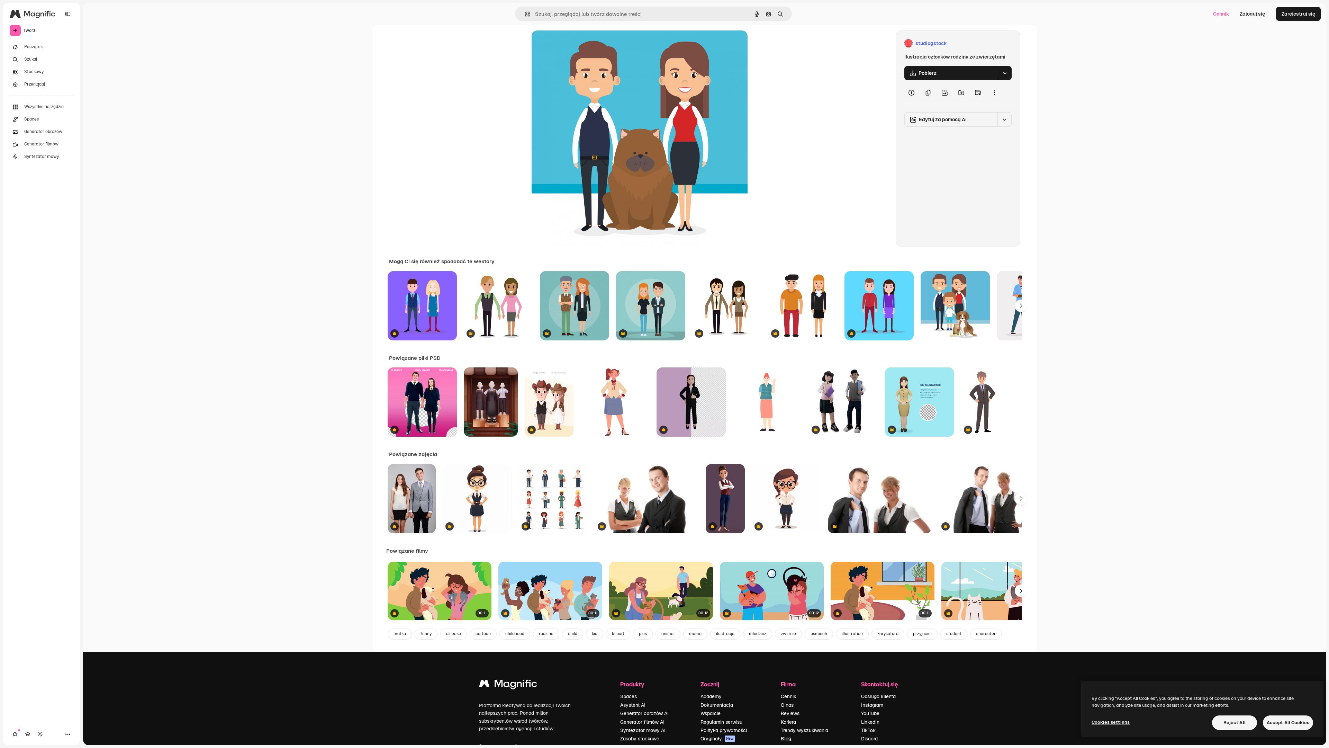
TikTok (868, 730)
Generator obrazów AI (644, 713)
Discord (869, 739)
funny (426, 633)
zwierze (788, 633)
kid (594, 633)
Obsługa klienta (878, 696)
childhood (514, 633)
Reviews (790, 713)
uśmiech (819, 633)
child (572, 633)
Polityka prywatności (723, 730)
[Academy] (27, 734)
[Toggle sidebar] (67, 13)
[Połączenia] (15, 734)
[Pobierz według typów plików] (1005, 73)
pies (643, 633)
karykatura (887, 633)
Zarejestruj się (1298, 14)
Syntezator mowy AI (643, 730)
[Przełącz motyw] (40, 734)
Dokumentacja (716, 705)
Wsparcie (710, 713)
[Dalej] (1021, 305)
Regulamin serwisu (721, 722)
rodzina (546, 633)
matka (400, 633)
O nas (787, 705)
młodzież (757, 633)
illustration (852, 633)
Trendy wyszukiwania (804, 730)
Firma (788, 684)
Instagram (872, 705)
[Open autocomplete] (524, 14)
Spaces (628, 696)
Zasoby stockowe (639, 739)
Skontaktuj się (879, 684)
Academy (711, 696)
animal (668, 633)
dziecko (453, 633)
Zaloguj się (1252, 14)
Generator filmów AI (642, 722)
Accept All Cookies (1288, 722)
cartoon (483, 633)
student (953, 633)
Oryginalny (579, 43)
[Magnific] (508, 685)
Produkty (632, 684)
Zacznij (709, 684)
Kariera (788, 722)
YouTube (870, 713)
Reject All (1234, 722)
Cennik (1221, 14)
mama (695, 633)
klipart (618, 633)
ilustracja (725, 633)
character (986, 633)
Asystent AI (632, 705)
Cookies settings (1111, 722)
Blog (786, 739)
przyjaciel (922, 633)
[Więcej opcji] (994, 92)
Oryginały (717, 739)
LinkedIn (870, 722)
